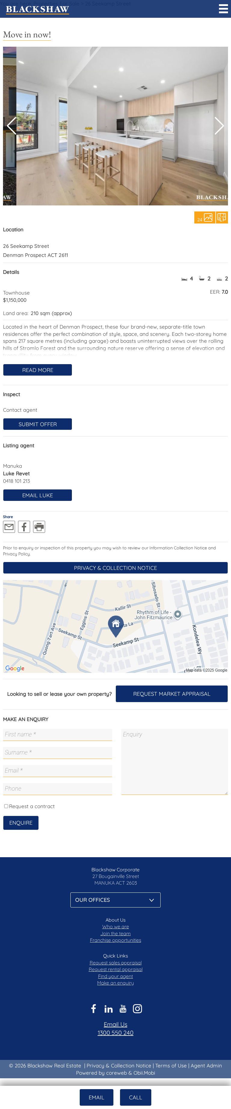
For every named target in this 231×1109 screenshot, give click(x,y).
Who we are (115, 926)
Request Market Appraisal (172, 693)
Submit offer (38, 424)
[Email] (9, 527)
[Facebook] (24, 527)
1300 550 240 (116, 1032)
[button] (219, 126)
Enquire (20, 822)
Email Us (115, 1024)
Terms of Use (171, 1065)
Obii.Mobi (144, 1073)
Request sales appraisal (116, 963)
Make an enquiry (115, 983)
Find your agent (115, 976)
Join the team (115, 933)
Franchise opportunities (115, 940)
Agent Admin (206, 1065)
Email (96, 1097)
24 (199, 219)
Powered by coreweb (101, 1073)
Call (135, 1097)
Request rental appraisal (116, 969)
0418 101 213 (16, 481)
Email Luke (37, 495)
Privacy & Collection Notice (115, 567)
